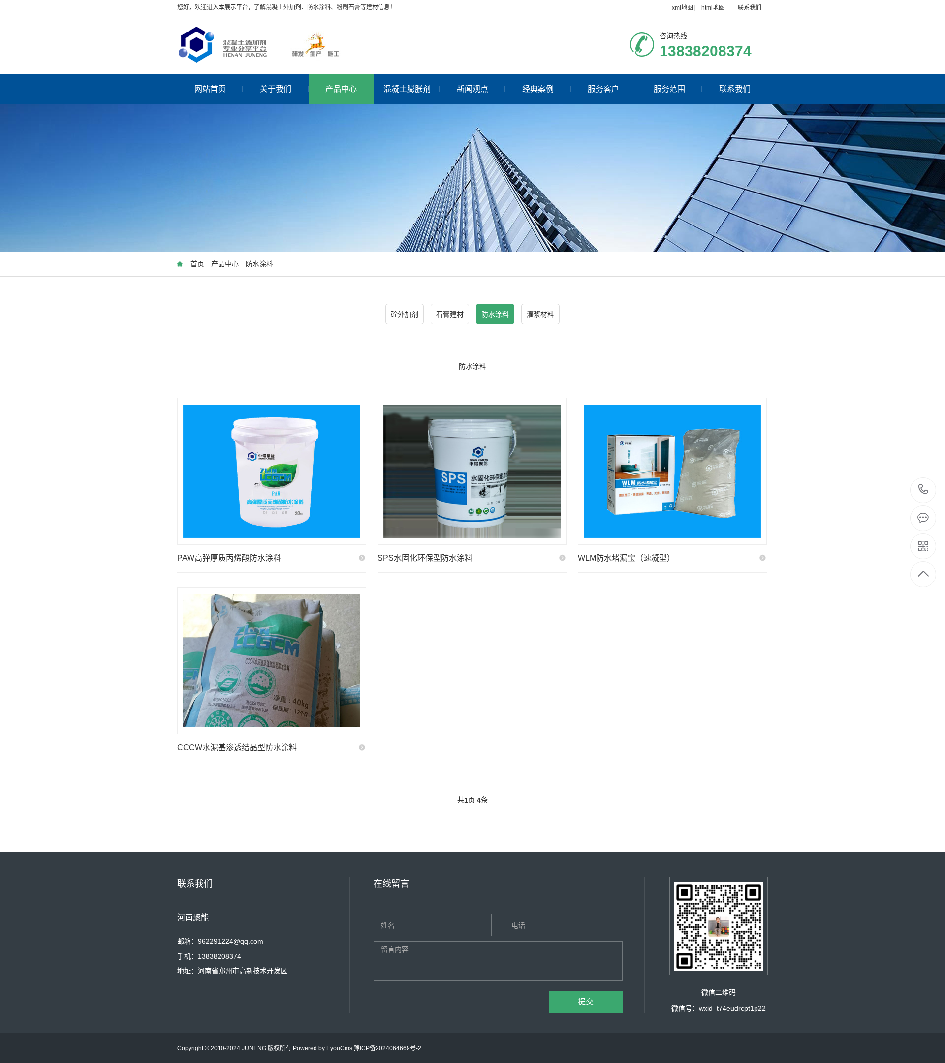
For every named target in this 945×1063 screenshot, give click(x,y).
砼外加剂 (404, 314)
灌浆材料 (540, 314)
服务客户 (603, 89)
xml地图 (682, 7)
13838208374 (924, 490)
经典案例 (538, 89)
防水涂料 (259, 264)
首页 (197, 264)
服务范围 (669, 89)
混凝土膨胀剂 (407, 89)
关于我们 (275, 89)
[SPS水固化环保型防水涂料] (472, 471)
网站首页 (210, 89)
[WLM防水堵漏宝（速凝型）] (672, 471)
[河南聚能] (304, 44)
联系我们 (749, 7)
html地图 (712, 7)
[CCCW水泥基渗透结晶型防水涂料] (271, 660)
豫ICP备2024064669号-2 (387, 1048)
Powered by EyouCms (321, 1048)
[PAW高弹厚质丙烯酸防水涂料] (271, 471)
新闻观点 (472, 89)
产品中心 (341, 89)
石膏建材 (450, 314)
